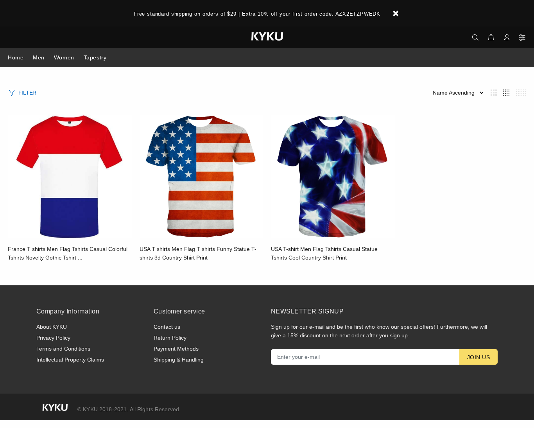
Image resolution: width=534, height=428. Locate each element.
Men (39, 57)
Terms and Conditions (63, 349)
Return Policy (170, 338)
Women (64, 57)
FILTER (27, 93)
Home (15, 57)
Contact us (167, 327)
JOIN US (478, 357)
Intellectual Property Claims (70, 359)
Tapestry (95, 57)
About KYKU (51, 327)
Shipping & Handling (179, 359)
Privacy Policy (53, 338)
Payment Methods (176, 349)
